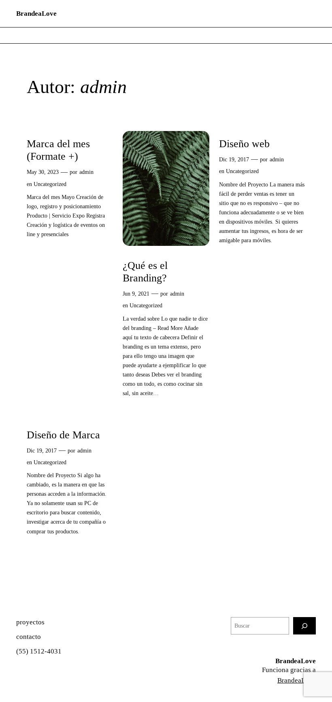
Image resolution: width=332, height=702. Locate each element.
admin (86, 172)
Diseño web (244, 144)
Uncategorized (50, 184)
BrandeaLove (36, 13)
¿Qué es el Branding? (145, 272)
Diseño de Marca (63, 435)
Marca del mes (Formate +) (58, 150)
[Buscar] (304, 625)
